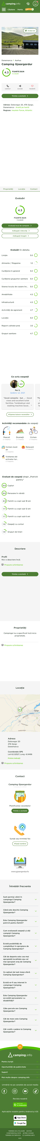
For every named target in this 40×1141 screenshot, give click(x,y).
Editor (29, 1131)
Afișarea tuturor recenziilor (19, 414)
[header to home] (11, 3)
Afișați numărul (20, 844)
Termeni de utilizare (16, 1131)
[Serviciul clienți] (28, 3)
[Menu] (4, 9)
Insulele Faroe (18, 110)
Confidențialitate (14, 1133)
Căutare (11, 9)
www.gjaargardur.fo (20, 871)
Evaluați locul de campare (18, 226)
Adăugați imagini (20, 236)
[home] (20, 1055)
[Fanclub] (29, 9)
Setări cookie (28, 1133)
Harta (20, 9)
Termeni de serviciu (13, 1135)
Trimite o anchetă (19, 96)
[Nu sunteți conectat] (35, 3)
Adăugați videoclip (19, 231)
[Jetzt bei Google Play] (20, 1123)
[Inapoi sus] (20, 1046)
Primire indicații (14, 758)
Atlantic (28, 110)
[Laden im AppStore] (20, 1117)
